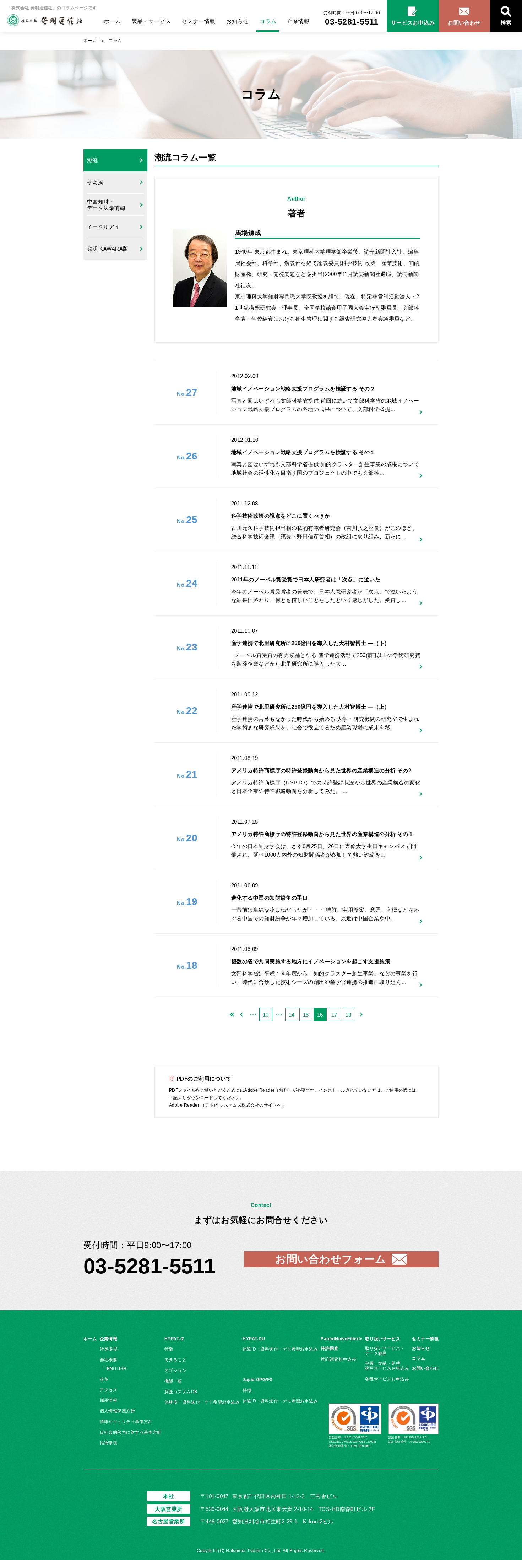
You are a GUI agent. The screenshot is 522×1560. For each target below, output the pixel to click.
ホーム (112, 21)
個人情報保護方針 (117, 1411)
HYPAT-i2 (174, 1338)
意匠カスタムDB (180, 1391)
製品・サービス (151, 21)
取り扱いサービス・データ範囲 (385, 1351)
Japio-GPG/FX (257, 1379)
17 (334, 1015)
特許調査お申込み (338, 1359)
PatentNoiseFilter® (341, 1338)
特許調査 (329, 1348)
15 (306, 1015)
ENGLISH (117, 1368)
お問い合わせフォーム (330, 1259)
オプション (175, 1370)
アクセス (109, 1390)
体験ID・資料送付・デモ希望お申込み (202, 1402)
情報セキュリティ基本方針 (126, 1421)
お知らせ (237, 21)
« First (232, 1014)
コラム (268, 21)
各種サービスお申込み (387, 1379)
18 (349, 1015)
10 (266, 1015)
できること (175, 1359)
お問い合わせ (425, 1368)
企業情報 (298, 21)
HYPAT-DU (254, 1338)
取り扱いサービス (383, 1338)
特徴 (168, 1349)
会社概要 (109, 1359)
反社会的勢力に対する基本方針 (131, 1432)
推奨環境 (109, 1443)
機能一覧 (173, 1381)
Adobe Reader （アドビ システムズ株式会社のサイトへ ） (228, 1105)
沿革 (104, 1379)
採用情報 (109, 1400)
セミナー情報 (199, 21)
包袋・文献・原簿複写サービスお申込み (387, 1366)
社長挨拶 (109, 1349)
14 (292, 1015)
